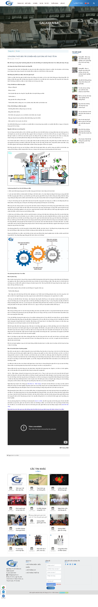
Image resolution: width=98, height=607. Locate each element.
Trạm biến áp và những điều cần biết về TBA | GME (41, 490)
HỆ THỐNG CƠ (31, 570)
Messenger (3, 597)
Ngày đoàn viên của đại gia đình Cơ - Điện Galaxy (63, 510)
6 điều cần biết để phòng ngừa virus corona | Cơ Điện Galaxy (62, 490)
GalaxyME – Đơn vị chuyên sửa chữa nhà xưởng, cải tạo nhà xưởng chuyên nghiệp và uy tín (84, 72)
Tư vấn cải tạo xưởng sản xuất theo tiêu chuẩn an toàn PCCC (84, 89)
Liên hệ (62, 3)
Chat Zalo (3, 593)
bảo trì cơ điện (15, 455)
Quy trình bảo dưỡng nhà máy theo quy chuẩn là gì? (84, 105)
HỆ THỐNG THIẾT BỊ (33, 572)
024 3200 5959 (12, 573)
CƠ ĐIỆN (35, 3)
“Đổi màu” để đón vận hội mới (20, 490)
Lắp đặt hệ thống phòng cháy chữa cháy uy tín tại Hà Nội (85, 81)
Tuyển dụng (54, 3)
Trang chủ (20, 3)
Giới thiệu (28, 3)
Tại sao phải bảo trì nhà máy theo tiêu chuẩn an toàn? (85, 113)
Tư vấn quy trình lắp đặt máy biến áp (20, 550)
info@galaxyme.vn (13, 575)
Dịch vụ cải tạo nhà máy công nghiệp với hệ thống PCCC (85, 97)
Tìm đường (3, 589)
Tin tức (46, 3)
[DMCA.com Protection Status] (64, 592)
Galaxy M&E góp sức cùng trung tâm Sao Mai (62, 531)
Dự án (41, 3)
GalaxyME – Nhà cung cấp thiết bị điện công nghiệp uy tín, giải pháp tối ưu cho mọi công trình (85, 60)
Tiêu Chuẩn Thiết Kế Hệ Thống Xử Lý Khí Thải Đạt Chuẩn (85, 140)
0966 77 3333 (79, 3)
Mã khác (58, 584)
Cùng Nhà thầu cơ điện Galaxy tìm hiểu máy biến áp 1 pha (62, 551)
